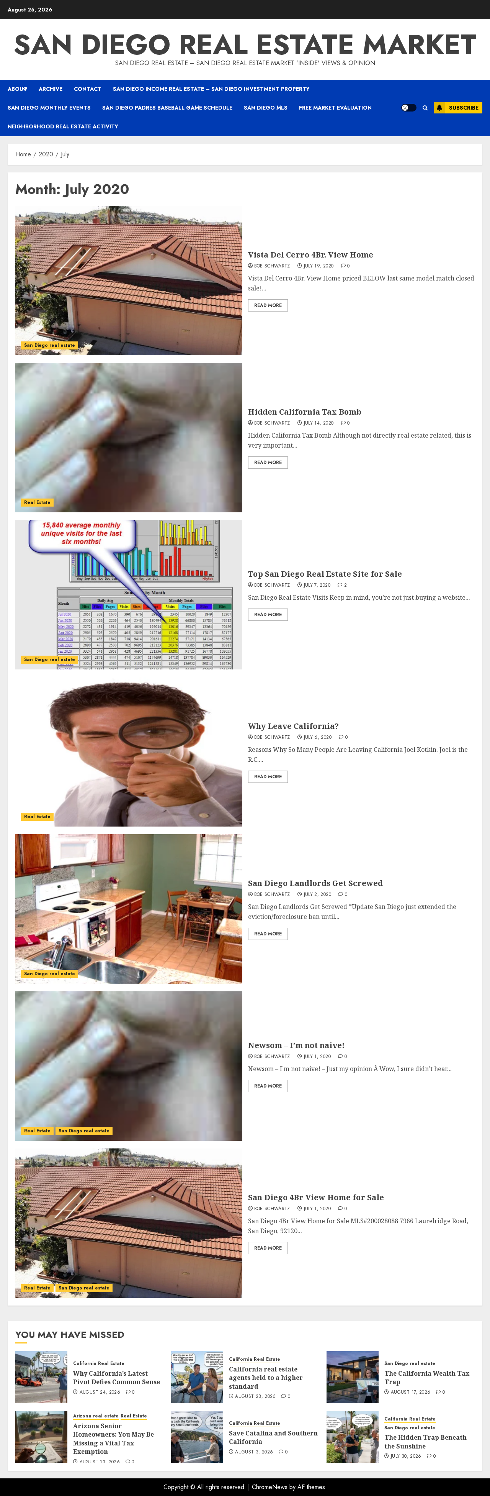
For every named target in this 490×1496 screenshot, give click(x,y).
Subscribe (464, 108)
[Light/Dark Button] (408, 108)
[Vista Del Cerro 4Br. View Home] (128, 280)
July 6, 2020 (318, 738)
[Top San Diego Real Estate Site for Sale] (128, 594)
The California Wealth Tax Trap (426, 1377)
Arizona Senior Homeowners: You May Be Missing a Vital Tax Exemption (113, 1439)
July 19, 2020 (319, 266)
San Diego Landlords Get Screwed (315, 883)
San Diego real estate (49, 345)
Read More (268, 305)
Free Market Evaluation (335, 108)
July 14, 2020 (319, 423)
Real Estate (37, 502)
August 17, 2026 (410, 1392)
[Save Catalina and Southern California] (197, 1437)
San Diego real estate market (245, 44)
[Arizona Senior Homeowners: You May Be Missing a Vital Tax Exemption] (41, 1437)
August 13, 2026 (100, 1462)
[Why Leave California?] (128, 752)
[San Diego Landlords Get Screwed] (128, 909)
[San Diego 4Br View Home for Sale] (128, 1223)
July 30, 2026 (406, 1456)
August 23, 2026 (255, 1397)
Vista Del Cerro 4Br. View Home (310, 254)
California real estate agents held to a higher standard (266, 1378)
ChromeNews (269, 1487)
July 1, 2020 (317, 1057)
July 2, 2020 (317, 895)
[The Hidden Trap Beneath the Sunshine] (353, 1437)
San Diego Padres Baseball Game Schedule (167, 108)
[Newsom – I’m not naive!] (128, 1066)
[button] (425, 107)
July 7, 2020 (317, 585)
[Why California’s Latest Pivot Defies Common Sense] (41, 1377)
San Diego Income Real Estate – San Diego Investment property (211, 89)
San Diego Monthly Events (49, 108)
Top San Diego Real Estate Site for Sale (325, 574)
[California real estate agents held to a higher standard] (197, 1377)
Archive (50, 89)
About (17, 89)
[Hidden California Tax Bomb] (128, 437)
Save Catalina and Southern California (273, 1437)
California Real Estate (98, 1363)
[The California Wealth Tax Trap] (353, 1377)
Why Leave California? (293, 726)
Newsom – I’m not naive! (296, 1045)
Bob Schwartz (272, 266)
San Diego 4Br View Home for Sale (316, 1197)
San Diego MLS (265, 108)
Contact (87, 89)
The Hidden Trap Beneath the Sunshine (425, 1441)
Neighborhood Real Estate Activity (63, 126)
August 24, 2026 (100, 1392)
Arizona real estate (96, 1416)
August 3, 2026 (254, 1452)
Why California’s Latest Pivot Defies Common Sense (116, 1377)
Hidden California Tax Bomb (304, 412)
